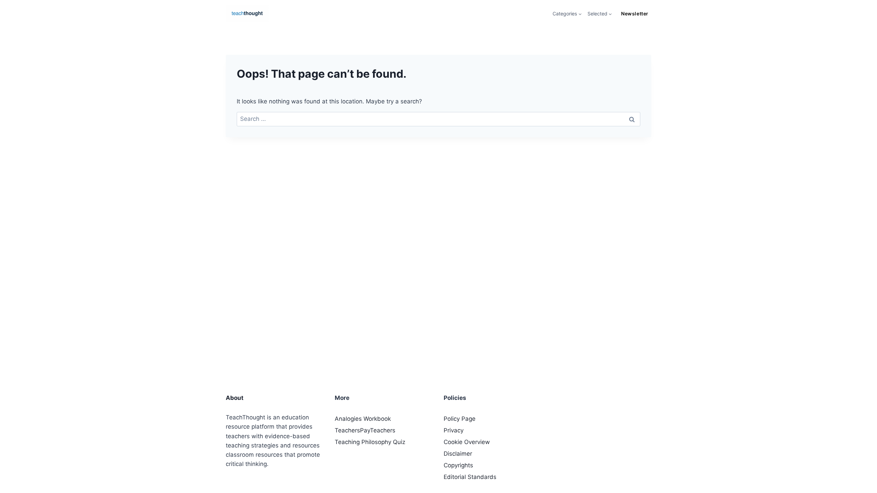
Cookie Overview (467, 442)
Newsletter (634, 13)
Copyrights (458, 465)
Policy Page (459, 418)
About (235, 397)
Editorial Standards (470, 476)
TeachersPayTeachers (365, 430)
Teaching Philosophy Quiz (370, 442)
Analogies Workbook (363, 418)
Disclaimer (458, 453)
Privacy (454, 430)
